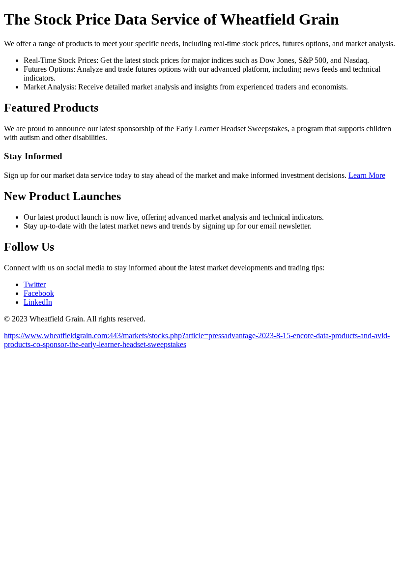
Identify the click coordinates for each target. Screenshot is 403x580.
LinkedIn (38, 302)
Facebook (39, 293)
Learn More (366, 175)
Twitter (35, 284)
